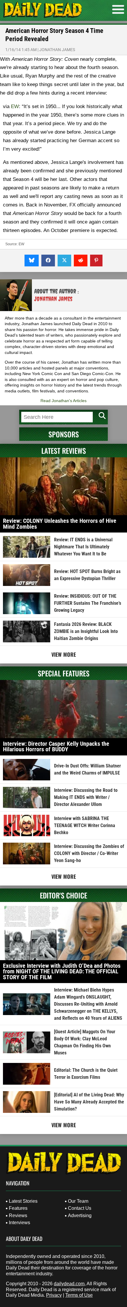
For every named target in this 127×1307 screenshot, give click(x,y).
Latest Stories (23, 1201)
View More (63, 654)
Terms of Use (79, 1295)
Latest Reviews (63, 450)
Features (18, 1208)
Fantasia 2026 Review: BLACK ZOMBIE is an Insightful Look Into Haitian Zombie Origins (86, 631)
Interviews (19, 1222)
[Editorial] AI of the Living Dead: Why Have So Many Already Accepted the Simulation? (89, 1102)
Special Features (63, 673)
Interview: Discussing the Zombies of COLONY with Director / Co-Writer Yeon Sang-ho (89, 853)
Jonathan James (57, 49)
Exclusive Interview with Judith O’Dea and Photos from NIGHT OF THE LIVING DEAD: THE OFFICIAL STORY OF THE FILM (62, 971)
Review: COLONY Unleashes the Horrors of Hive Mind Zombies (59, 523)
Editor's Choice (63, 895)
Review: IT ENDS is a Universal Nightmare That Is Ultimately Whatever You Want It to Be (83, 547)
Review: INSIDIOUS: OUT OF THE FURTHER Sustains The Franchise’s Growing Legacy (87, 603)
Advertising (80, 1215)
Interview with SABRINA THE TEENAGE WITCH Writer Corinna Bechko (84, 825)
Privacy (54, 1295)
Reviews (18, 1215)
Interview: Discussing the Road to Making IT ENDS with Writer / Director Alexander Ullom (86, 797)
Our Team (78, 1201)
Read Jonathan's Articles (63, 400)
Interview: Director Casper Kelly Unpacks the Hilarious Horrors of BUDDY (56, 746)
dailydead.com (69, 1283)
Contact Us (79, 1208)
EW (15, 106)
